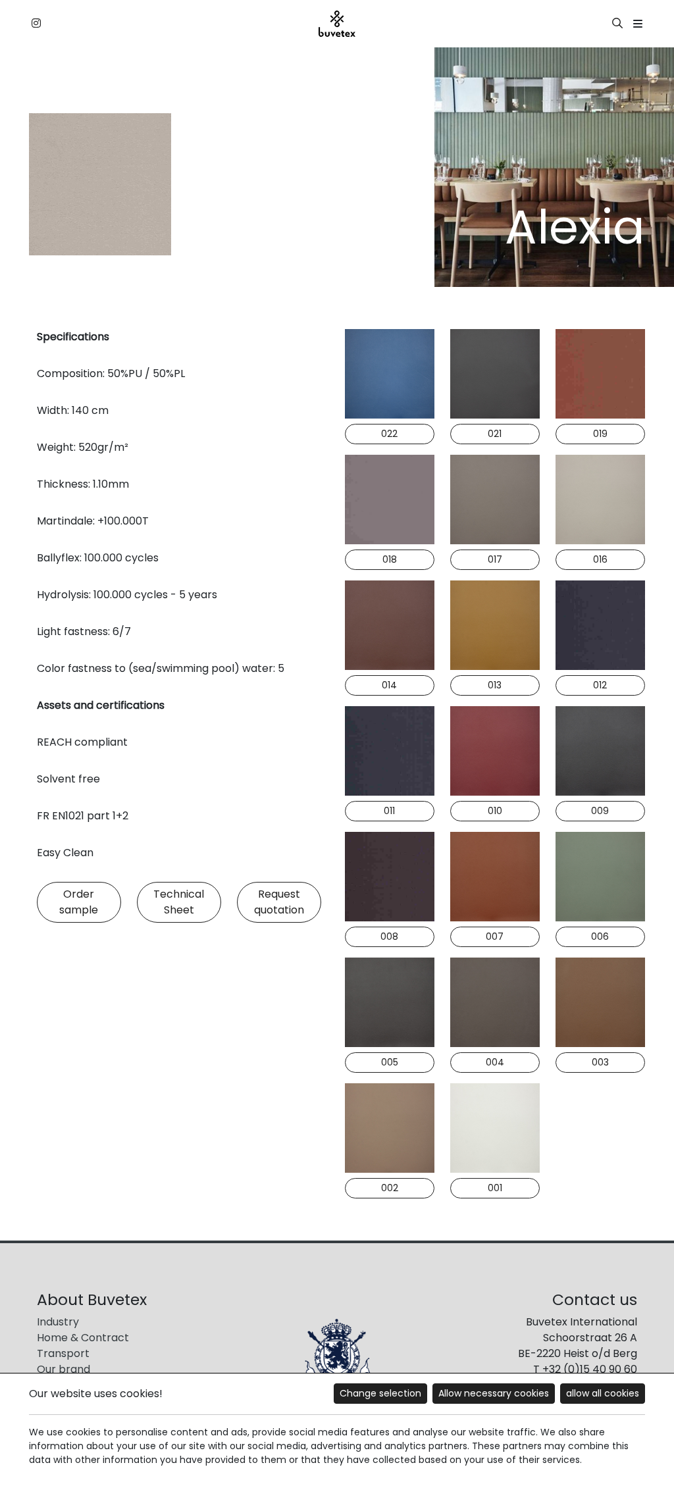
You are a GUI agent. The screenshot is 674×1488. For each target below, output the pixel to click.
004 (495, 1062)
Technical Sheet (178, 901)
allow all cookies (602, 1393)
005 (389, 1062)
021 (495, 433)
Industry (58, 1321)
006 (600, 936)
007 (495, 936)
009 (600, 810)
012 (600, 685)
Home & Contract (83, 1337)
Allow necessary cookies (493, 1393)
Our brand (63, 1369)
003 (600, 1062)
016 (600, 559)
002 (389, 1187)
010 (495, 810)
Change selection (380, 1393)
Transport (63, 1353)
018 (389, 559)
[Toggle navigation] (637, 24)
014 (389, 685)
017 (495, 559)
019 (600, 433)
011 (389, 810)
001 (495, 1187)
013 (495, 685)
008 (389, 936)
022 (389, 433)
